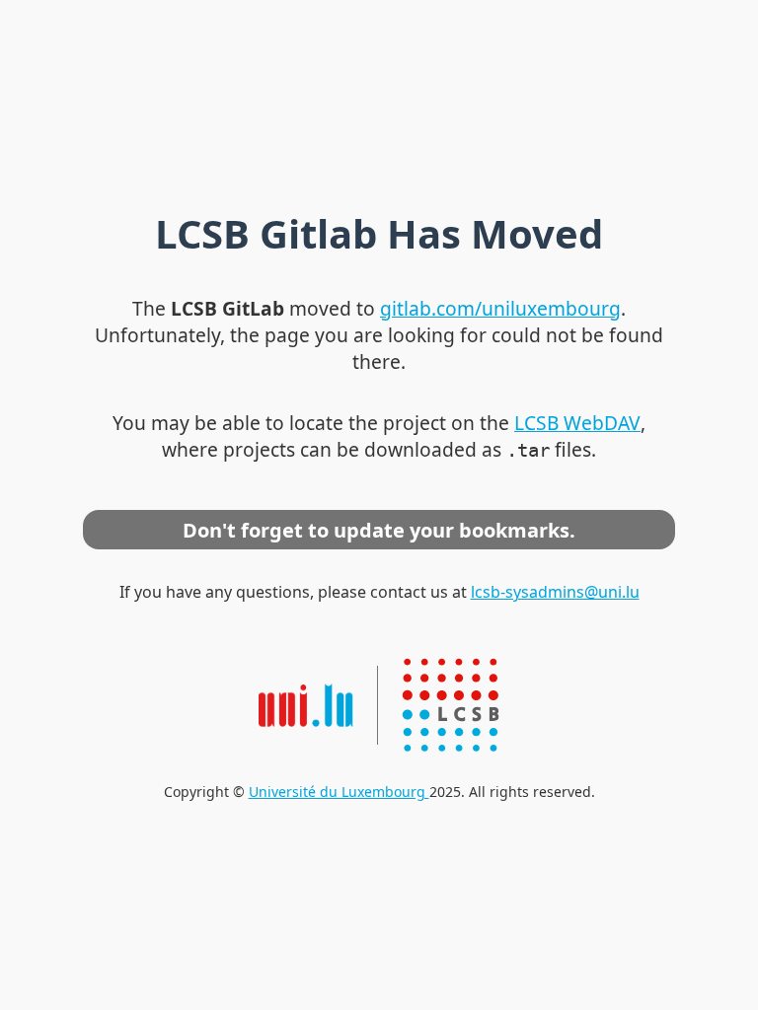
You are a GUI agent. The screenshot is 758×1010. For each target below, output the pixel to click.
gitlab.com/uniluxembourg (500, 308)
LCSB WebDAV (577, 422)
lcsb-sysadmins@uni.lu (555, 592)
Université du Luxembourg (339, 791)
